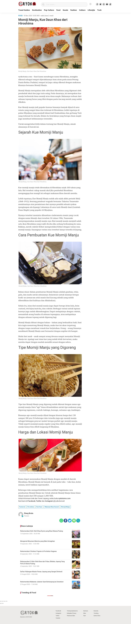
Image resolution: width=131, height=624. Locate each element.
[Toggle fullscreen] (4, 601)
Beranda (96, 611)
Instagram (49, 501)
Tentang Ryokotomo (72, 611)
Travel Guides (24, 10)
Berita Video (97, 616)
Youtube (58, 618)
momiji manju (65, 507)
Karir (84, 616)
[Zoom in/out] (6, 601)
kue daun (39, 507)
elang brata (28, 513)
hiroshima (30, 507)
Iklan (84, 613)
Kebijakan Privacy (71, 613)
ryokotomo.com (64, 498)
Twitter (38, 501)
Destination (37, 10)
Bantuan (85, 611)
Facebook (31, 501)
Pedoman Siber (71, 616)
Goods (65, 10)
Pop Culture (49, 10)
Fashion (73, 10)
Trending (96, 613)
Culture (82, 10)
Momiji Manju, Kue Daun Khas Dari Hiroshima (32, 71)
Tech (99, 10)
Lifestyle (91, 10)
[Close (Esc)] (1, 601)
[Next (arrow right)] (2, 603)
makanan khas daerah (52, 507)
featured (22, 507)
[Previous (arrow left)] (1, 603)
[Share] (2, 601)
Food (58, 10)
